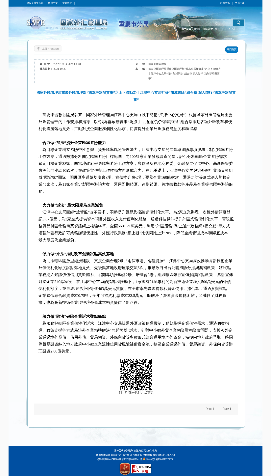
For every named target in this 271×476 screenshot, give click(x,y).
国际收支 (208, 29)
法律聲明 (119, 450)
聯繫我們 (130, 450)
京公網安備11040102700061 (160, 459)
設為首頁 (225, 3)
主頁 (44, 48)
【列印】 (209, 408)
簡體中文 (53, 3)
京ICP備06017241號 (131, 459)
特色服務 (54, 48)
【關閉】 (226, 408)
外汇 (217, 29)
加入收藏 (239, 3)
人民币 (231, 29)
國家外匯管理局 (35, 3)
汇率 (224, 29)
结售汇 (197, 29)
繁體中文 (67, 3)
